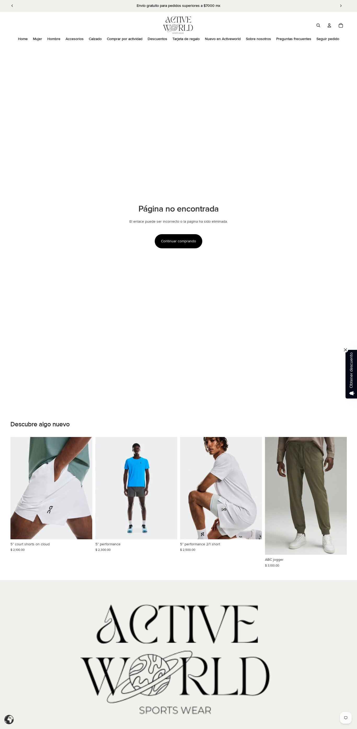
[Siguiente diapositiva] (341, 6)
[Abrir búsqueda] (318, 25)
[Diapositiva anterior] (12, 6)
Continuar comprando (178, 241)
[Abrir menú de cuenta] (329, 25)
